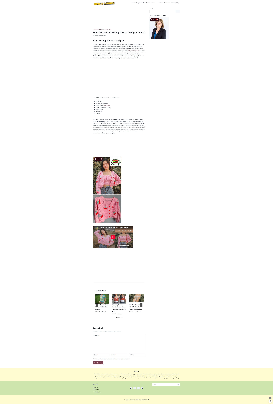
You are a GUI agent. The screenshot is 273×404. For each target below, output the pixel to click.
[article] (136, 400)
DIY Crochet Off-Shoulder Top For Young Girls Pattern (135, 307)
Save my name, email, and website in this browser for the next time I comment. (112, 358)
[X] (134, 388)
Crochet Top (107, 29)
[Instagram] (138, 388)
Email (114, 355)
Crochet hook (107, 105)
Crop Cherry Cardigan (133, 50)
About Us (160, 3)
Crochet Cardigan (98, 29)
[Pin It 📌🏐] (107, 222)
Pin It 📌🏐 (99, 159)
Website (132, 355)
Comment (96, 335)
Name (96, 355)
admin (115, 314)
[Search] (178, 11)
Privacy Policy (175, 3)
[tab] (116, 317)
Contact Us (167, 3)
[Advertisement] (119, 18)
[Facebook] (131, 388)
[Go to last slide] (97, 305)
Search (151, 8)
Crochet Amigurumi (137, 3)
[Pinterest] (142, 388)
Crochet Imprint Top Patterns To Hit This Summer (101, 307)
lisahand (96, 35)
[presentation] (102, 299)
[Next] (141, 305)
